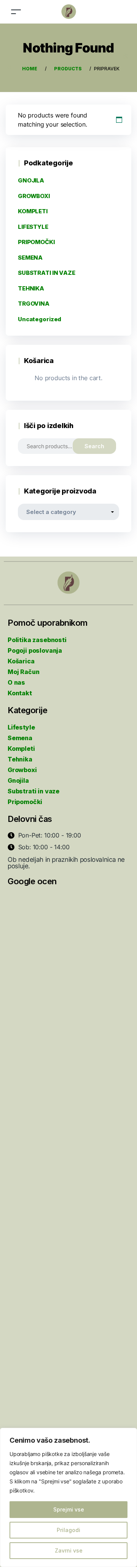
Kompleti (21, 748)
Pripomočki (25, 802)
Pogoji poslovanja (35, 650)
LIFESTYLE (33, 226)
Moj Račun (23, 672)
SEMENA (30, 257)
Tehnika (20, 759)
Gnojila (18, 780)
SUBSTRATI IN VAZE (46, 272)
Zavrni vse (69, 1550)
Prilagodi (68, 1530)
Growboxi (22, 770)
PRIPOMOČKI (36, 242)
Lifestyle (21, 727)
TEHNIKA (31, 288)
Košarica (21, 661)
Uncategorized (39, 319)
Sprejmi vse (68, 1509)
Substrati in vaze (33, 791)
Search (94, 446)
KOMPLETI (33, 211)
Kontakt (20, 693)
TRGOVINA (33, 303)
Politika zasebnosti (37, 640)
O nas (16, 682)
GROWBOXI (34, 196)
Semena (20, 738)
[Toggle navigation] (16, 11)
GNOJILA (31, 180)
